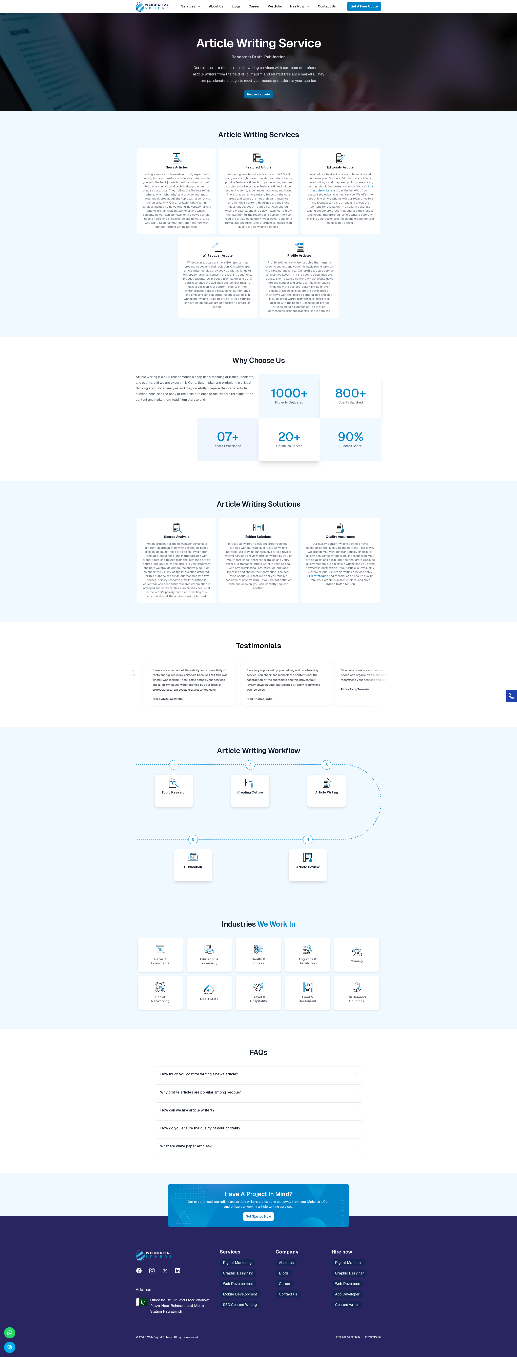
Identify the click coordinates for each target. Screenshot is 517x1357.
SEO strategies (317, 576)
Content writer (347, 1305)
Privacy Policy (373, 1336)
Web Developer (347, 1284)
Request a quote (258, 94)
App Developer (347, 1294)
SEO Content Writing (240, 1305)
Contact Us (327, 6)
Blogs (236, 6)
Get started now (258, 1216)
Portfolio (275, 6)
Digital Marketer (348, 1263)
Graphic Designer (349, 1273)
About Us (216, 6)
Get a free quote (364, 6)
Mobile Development (240, 1294)
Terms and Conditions (347, 1336)
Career (254, 6)
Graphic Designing (238, 1273)
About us (286, 1263)
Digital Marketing (237, 1263)
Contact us (288, 1294)
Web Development (238, 1284)
